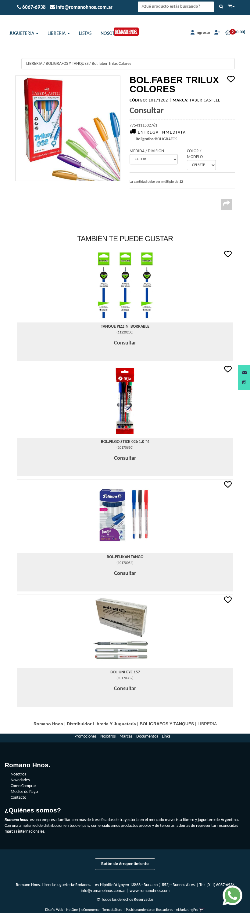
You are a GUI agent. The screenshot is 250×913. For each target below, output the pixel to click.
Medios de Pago (24, 792)
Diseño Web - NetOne (61, 910)
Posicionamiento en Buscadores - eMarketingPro (162, 910)
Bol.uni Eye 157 (125, 672)
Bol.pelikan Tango (125, 557)
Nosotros (108, 736)
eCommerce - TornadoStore (101, 910)
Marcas (126, 736)
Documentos (147, 736)
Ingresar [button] (202, 33)
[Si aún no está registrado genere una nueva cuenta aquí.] (216, 33)
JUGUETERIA (22, 33)
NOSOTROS (112, 33)
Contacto (18, 797)
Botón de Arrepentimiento (125, 864)
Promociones (85, 736)
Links (166, 736)
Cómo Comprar (23, 786)
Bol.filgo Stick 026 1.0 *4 (125, 442)
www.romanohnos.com (150, 891)
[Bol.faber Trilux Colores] (68, 128)
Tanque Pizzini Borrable (125, 326)
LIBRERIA (57, 33)
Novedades (20, 780)
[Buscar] (221, 7)
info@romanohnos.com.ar (103, 891)
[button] (244, 372)
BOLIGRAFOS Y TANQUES (67, 63)
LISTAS (85, 33)
